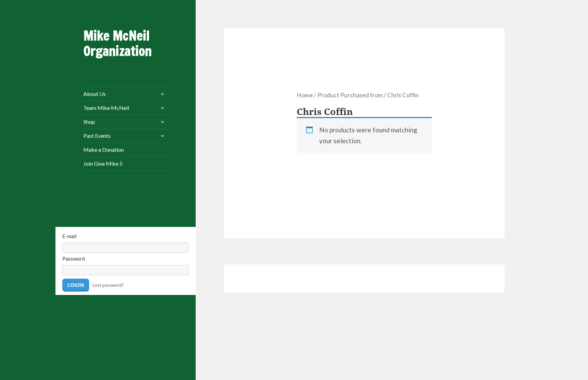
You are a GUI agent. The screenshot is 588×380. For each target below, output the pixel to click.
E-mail (69, 236)
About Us (94, 93)
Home (305, 95)
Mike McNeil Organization (117, 43)
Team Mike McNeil (106, 107)
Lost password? (108, 285)
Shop (89, 121)
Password (73, 258)
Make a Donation (103, 149)
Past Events (97, 135)
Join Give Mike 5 (102, 163)
